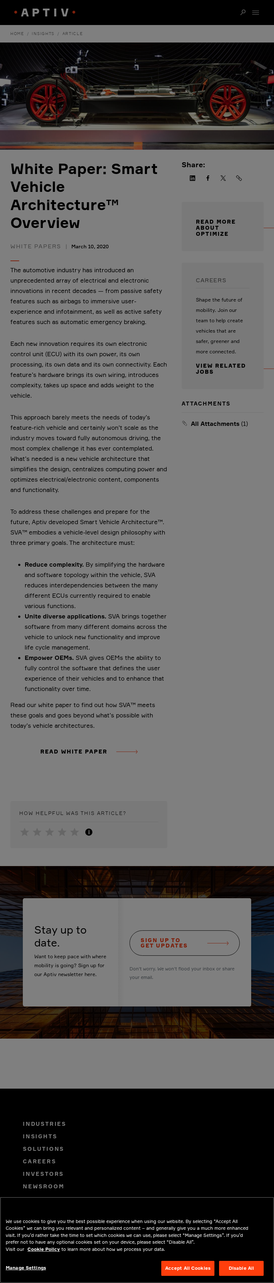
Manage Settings (26, 1267)
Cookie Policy (43, 1249)
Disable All (241, 1268)
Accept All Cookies (187, 1268)
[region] (137, 1240)
